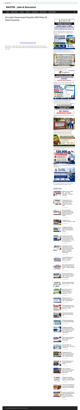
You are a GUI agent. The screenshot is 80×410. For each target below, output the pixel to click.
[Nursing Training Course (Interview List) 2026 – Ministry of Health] (57, 257)
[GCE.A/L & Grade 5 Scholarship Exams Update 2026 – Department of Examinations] (57, 368)
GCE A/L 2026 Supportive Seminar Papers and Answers (68, 362)
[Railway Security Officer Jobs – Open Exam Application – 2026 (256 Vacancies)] (57, 191)
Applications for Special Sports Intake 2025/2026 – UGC (68, 314)
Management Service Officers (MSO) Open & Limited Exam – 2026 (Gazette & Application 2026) (67, 202)
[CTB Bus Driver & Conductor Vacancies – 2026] (57, 220)
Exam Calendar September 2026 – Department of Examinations (68, 339)
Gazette (28, 12)
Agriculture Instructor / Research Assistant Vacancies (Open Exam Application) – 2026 (67, 291)
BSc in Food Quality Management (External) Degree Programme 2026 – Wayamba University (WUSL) (68, 213)
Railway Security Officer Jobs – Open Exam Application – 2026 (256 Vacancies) (67, 193)
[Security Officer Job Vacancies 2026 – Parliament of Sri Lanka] (57, 344)
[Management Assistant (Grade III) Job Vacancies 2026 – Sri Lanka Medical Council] (57, 227)
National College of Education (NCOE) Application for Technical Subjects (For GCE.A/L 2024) (63, 52)
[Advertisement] (28, 33)
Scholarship (35, 12)
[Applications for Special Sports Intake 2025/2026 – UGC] (57, 313)
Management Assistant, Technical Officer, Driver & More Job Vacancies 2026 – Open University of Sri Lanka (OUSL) (68, 330)
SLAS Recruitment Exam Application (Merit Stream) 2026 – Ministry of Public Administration (68, 275)
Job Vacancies (14, 12)
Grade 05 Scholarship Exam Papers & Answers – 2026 (68, 283)
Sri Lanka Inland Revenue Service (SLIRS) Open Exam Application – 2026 (68, 307)
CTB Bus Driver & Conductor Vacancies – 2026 (68, 221)
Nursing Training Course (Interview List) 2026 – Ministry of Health (67, 258)
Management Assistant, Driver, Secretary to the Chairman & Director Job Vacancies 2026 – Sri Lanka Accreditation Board (68, 238)
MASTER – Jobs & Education (21, 7)
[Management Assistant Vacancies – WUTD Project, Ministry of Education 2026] (57, 377)
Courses (22, 12)
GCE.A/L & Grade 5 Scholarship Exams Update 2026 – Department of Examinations (68, 370)
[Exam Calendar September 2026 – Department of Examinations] (57, 337)
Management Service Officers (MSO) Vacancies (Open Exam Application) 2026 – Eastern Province (68, 354)
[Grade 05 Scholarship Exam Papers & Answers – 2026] (57, 282)
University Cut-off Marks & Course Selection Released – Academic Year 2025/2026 (68, 386)
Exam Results (43, 12)
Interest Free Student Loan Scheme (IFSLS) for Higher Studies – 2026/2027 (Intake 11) (68, 266)
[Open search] (74, 12)
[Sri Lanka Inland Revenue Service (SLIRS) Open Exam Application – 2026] (57, 305)
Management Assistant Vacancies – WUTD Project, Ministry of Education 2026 (68, 378)
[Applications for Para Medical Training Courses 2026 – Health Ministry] (57, 298)
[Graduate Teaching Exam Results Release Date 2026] (57, 320)
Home (7, 12)
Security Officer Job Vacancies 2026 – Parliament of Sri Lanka (68, 346)
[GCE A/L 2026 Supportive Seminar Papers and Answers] (57, 361)
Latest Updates (52, 12)
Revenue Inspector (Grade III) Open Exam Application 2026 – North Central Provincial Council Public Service (68, 395)
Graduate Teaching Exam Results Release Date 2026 (68, 321)
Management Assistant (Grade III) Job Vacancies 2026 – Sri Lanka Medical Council (67, 229)
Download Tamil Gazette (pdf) (28, 43)
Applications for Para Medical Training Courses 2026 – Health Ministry (67, 299)
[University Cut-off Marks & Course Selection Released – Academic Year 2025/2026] (57, 384)
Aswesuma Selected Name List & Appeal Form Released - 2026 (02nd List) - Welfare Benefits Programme (63, 33)
